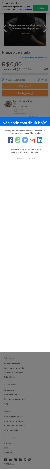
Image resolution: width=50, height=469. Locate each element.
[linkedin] (38, 140)
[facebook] (10, 140)
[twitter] (24, 140)
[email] (31, 141)
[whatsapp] (16, 140)
